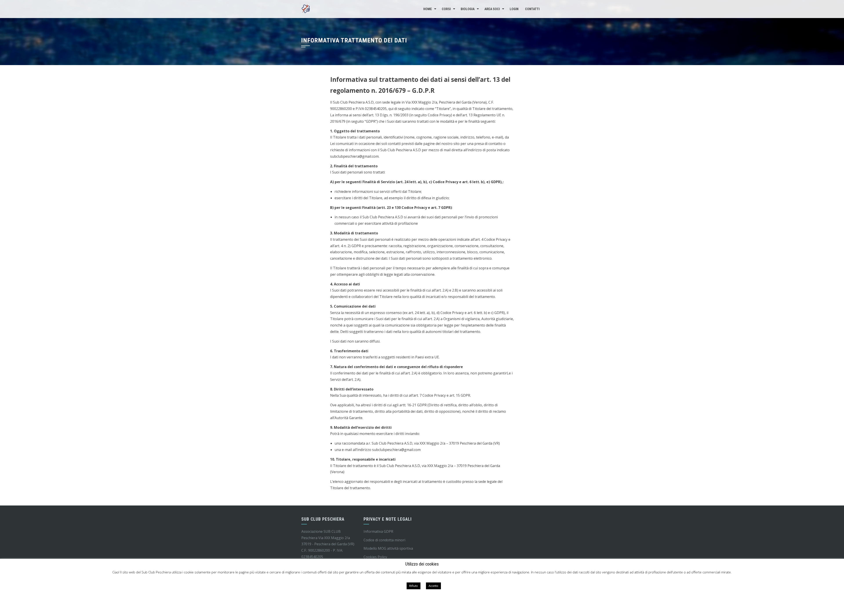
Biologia (468, 9)
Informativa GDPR (378, 531)
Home (427, 9)
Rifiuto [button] (413, 586)
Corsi (446, 9)
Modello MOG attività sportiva (388, 548)
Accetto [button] (433, 586)
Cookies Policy (375, 557)
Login (514, 9)
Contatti (532, 9)
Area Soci (492, 9)
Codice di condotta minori (384, 540)
